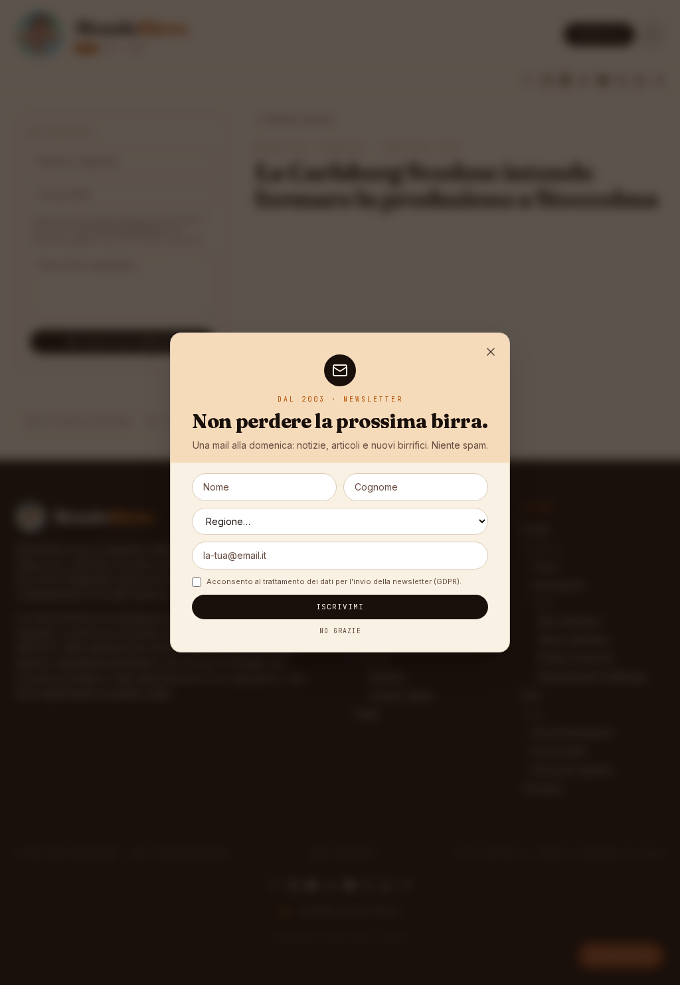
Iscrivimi (340, 606)
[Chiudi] (490, 351)
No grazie (340, 631)
